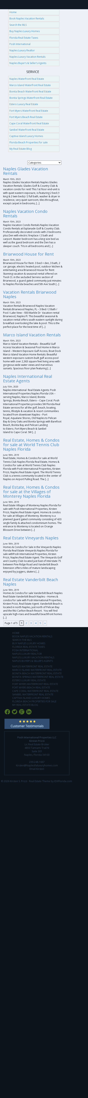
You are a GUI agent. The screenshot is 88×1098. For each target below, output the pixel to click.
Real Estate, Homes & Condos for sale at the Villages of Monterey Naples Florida (31, 491)
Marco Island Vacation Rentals (32, 335)
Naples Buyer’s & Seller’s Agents (27, 63)
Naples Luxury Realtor (22, 50)
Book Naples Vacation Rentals (26, 18)
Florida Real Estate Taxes (23, 37)
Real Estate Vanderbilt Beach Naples (30, 582)
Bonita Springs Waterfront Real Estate (31, 98)
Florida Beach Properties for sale (28, 142)
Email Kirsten (36, 769)
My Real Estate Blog (20, 148)
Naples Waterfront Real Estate (26, 79)
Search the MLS (18, 25)
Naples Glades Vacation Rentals (25, 171)
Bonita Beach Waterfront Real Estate (30, 91)
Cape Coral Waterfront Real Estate (29, 123)
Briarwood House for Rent (28, 254)
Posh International (19, 44)
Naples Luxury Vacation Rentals (27, 56)
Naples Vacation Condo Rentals (25, 214)
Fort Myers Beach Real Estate (26, 117)
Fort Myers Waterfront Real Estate (28, 110)
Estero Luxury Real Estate (23, 104)
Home (13, 12)
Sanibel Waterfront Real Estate (26, 129)
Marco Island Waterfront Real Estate (30, 85)
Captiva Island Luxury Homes (26, 136)
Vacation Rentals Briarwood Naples (29, 294)
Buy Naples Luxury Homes (24, 31)
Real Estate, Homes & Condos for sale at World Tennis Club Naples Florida (31, 444)
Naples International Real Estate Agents (27, 379)
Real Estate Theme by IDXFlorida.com (50, 781)
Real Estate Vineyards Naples (31, 538)
